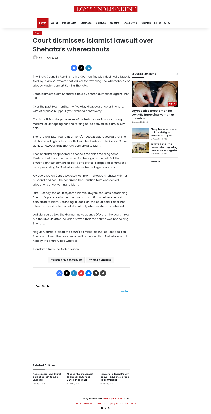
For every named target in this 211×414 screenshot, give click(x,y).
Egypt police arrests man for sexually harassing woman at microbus (153, 114)
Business (86, 23)
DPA (40, 58)
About (78, 403)
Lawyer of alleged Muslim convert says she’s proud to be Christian (115, 376)
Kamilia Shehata (101, 260)
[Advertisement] (81, 327)
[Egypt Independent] (105, 9)
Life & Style (130, 23)
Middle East (69, 23)
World (54, 23)
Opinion (146, 23)
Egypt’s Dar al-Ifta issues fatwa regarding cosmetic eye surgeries (164, 147)
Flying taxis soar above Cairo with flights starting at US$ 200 (164, 132)
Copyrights (113, 403)
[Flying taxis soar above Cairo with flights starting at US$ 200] (140, 133)
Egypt (42, 23)
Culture (114, 23)
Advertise (88, 403)
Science (101, 23)
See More (155, 161)
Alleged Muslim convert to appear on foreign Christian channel (80, 376)
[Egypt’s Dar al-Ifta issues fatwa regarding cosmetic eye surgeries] (140, 147)
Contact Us (100, 403)
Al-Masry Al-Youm (112, 398)
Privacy (124, 403)
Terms (133, 403)
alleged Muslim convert (67, 260)
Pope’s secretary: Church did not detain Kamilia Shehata (47, 376)
